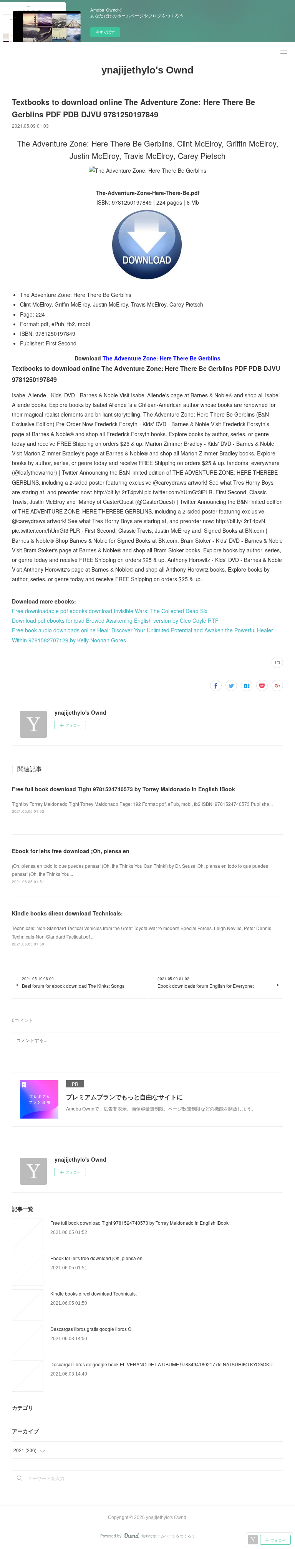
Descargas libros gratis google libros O (90, 1329)
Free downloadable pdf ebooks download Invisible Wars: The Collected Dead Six (109, 611)
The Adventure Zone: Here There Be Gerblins (161, 358)
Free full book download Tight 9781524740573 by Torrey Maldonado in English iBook (123, 789)
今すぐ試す (105, 32)
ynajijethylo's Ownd (147, 70)
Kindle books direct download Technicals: (67, 913)
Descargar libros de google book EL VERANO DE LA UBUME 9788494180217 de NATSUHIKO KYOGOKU (161, 1364)
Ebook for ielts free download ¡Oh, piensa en (70, 851)
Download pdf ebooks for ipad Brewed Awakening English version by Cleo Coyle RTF (115, 620)
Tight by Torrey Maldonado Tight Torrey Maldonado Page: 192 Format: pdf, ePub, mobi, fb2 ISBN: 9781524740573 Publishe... (142, 803)
